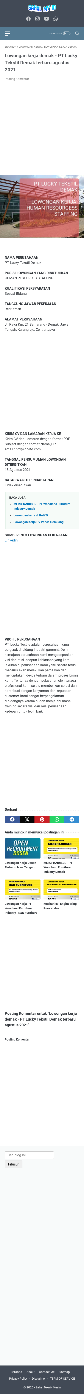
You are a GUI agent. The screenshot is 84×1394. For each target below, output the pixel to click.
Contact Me (46, 1372)
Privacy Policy (18, 1378)
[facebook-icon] (28, 19)
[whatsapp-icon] (56, 19)
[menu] (10, 33)
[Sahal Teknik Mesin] (42, 8)
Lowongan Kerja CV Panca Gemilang (39, 522)
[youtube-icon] (47, 19)
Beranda (16, 1372)
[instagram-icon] (37, 19)
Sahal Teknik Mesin (48, 1387)
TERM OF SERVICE (62, 1378)
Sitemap (64, 1372)
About (30, 1372)
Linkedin (11, 540)
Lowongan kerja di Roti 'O (31, 515)
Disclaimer (39, 1378)
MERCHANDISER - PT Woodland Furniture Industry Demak (58, 867)
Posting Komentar (17, 79)
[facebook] (12, 819)
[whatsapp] (57, 819)
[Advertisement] (42, 128)
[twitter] (27, 819)
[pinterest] (41, 819)
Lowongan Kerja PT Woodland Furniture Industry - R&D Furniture (21, 908)
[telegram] (71, 819)
